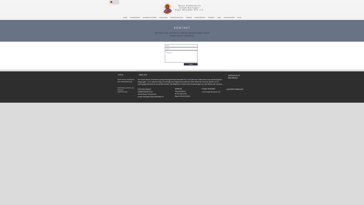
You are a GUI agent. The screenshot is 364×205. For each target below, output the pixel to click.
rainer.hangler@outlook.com (211, 92)
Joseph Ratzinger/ (189, 8)
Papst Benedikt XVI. (187, 10)
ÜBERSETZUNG (122, 92)
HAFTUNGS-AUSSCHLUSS (125, 88)
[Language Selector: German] (114, 2)
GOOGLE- (120, 90)
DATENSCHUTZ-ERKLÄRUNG (234, 76)
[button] (163, 17)
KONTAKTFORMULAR (235, 89)
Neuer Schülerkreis (189, 6)
